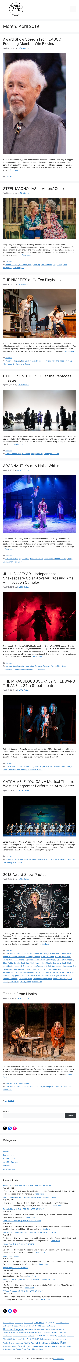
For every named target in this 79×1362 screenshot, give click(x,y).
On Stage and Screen (21, 364)
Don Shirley (29, 1329)
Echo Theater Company (51, 963)
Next (11, 1101)
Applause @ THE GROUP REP (15, 1268)
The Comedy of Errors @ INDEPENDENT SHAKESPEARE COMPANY (31, 1197)
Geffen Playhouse (9, 1332)
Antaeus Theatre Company (14, 957)
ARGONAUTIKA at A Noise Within (31, 466)
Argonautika (24, 559)
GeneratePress (58, 1359)
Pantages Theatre (51, 454)
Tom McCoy (14, 982)
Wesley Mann (25, 982)
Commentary (8, 1155)
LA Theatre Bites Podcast (20, 1336)
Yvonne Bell (37, 982)
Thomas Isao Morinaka (42, 979)
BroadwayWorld (36, 559)
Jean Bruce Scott (40, 966)
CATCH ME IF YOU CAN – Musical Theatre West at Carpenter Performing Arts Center (38, 783)
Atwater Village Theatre (62, 1323)
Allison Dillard (53, 954)
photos (18, 976)
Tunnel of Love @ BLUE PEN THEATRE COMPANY (23, 1209)
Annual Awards (66, 954)
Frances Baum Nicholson (57, 1329)
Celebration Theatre (65, 960)
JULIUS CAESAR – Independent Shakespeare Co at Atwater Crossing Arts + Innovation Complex (38, 578)
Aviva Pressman (47, 957)
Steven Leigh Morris (9, 1346)
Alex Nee (43, 954)
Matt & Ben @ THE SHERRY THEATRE (18, 1244)
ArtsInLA (9, 859)
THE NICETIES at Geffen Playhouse (32, 280)
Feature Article (9, 1159)
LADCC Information (21, 1083)
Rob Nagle (54, 976)
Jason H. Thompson (23, 966)
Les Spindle (62, 1336)
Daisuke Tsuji (19, 963)
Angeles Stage (19, 1323)
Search (6, 1111)
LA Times (23, 265)
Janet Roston (8, 966)
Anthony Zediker (33, 957)
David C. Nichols (48, 1326)
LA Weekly (51, 1335)
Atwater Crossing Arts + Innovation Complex (23, 666)
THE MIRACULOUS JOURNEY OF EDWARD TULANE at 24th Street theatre (39, 683)
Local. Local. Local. (11, 1256)
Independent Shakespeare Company (18, 669)
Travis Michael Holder (35, 1349)
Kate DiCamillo (60, 766)
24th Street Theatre (13, 766)
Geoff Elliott (66, 963)
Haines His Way (11, 265)
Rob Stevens (46, 265)
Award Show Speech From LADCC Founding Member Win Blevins (32, 41)
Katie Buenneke (7, 1336)
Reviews (8, 261)
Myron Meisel (21, 1339)
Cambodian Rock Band (35, 960)
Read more (14, 170)
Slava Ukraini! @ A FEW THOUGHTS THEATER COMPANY (27, 1186)
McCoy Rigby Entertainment (22, 972)
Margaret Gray (34, 265)
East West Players (33, 963)
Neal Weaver (33, 1339)
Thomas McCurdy (60, 979)
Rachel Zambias (28, 976)
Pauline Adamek (31, 1343)
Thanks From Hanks (20, 994)
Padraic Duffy (8, 976)
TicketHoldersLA (9, 1349)
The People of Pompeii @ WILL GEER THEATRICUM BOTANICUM (29, 1232)
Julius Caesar (39, 669)
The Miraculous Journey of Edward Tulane (25, 770)
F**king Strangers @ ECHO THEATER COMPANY (23, 1291)
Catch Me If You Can (22, 859)
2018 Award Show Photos (24, 874)
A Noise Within (11, 559)
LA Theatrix (31, 1336)
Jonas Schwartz (38, 859)
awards (58, 957)
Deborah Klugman (12, 361)
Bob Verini (7, 1326)
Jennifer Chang (65, 966)
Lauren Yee (56, 969)
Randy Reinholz (42, 976)
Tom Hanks (7, 1090)
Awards (8, 177)
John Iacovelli (18, 969)
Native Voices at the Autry (63, 972)
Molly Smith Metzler (43, 972)
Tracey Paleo (21, 1349)
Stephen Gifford (25, 979)
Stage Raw (57, 265)
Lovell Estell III (70, 1336)
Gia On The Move (22, 1332)
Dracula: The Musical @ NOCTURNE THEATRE (22, 1221)
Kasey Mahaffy (44, 969)
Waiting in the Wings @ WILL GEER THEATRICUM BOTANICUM (29, 1279)
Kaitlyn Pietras (31, 969)
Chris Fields (8, 963)
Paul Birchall (19, 1343)
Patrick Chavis (8, 1343)
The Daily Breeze (50, 1346)
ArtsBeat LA (39, 1323)
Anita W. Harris (28, 1323)
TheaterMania (37, 1346)
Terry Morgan (18, 268)
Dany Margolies (33, 1326)
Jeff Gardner (53, 966)
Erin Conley (25, 361)
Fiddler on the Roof (13, 454)
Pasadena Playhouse (61, 1339)
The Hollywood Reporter (64, 1346)
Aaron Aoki (34, 954)
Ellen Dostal (48, 559)
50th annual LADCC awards (17, 954)
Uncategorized (9, 1169)
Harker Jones (46, 1332)
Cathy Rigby (51, 960)
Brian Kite (66, 957)
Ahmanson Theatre (8, 1323)
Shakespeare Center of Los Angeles (58, 1087)
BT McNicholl (19, 960)
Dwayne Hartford (46, 766)
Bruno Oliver (8, 960)
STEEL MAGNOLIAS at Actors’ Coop (33, 188)
